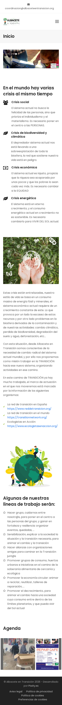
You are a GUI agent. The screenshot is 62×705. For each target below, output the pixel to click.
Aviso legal (15, 691)
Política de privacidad (39, 691)
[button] (57, 21)
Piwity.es (33, 685)
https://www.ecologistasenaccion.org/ (32, 426)
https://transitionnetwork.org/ (27, 417)
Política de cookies (32, 695)
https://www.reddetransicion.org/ (29, 409)
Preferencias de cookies (32, 699)
